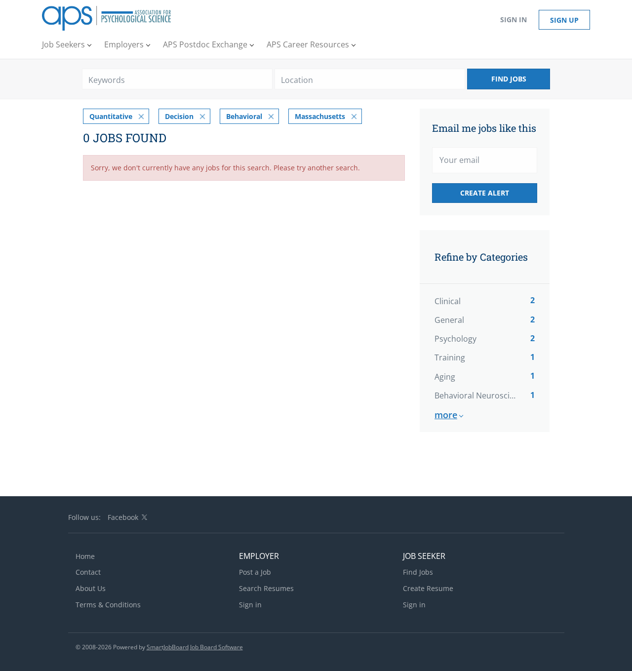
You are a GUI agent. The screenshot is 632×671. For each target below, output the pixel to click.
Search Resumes (266, 588)
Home (85, 556)
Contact (88, 572)
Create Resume (428, 588)
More (445, 415)
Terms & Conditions (108, 604)
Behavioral (244, 116)
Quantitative (110, 116)
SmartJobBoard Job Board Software (195, 647)
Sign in (513, 19)
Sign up (564, 20)
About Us (91, 588)
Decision (179, 116)
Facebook (123, 517)
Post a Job (255, 572)
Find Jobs (508, 78)
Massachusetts (320, 116)
